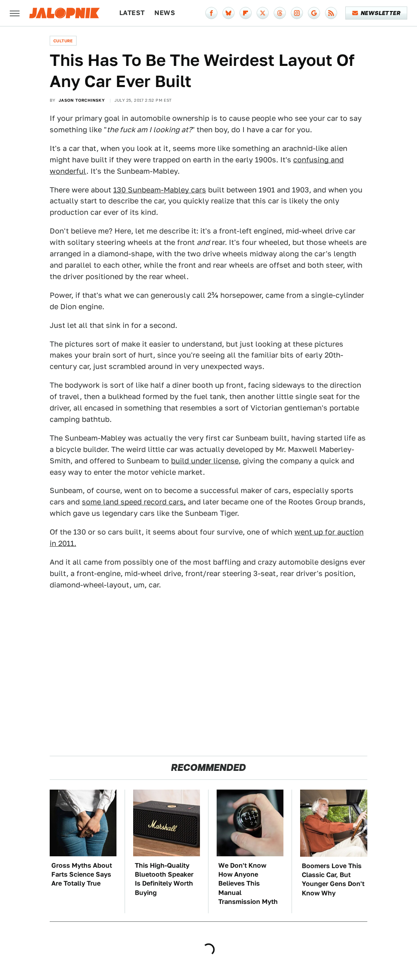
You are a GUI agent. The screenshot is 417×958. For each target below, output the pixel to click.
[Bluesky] (228, 13)
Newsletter (380, 13)
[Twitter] (263, 13)
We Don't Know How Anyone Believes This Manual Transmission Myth (248, 884)
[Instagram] (297, 13)
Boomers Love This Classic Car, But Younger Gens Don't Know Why (333, 879)
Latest (132, 13)
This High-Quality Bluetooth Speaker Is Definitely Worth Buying (164, 879)
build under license (205, 460)
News (164, 13)
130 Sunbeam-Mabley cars (159, 189)
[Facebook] (211, 13)
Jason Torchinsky (82, 100)
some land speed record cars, (134, 502)
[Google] (314, 13)
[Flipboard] (245, 13)
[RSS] (331, 13)
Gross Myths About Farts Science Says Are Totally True (81, 875)
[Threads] (280, 13)
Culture (63, 40)
